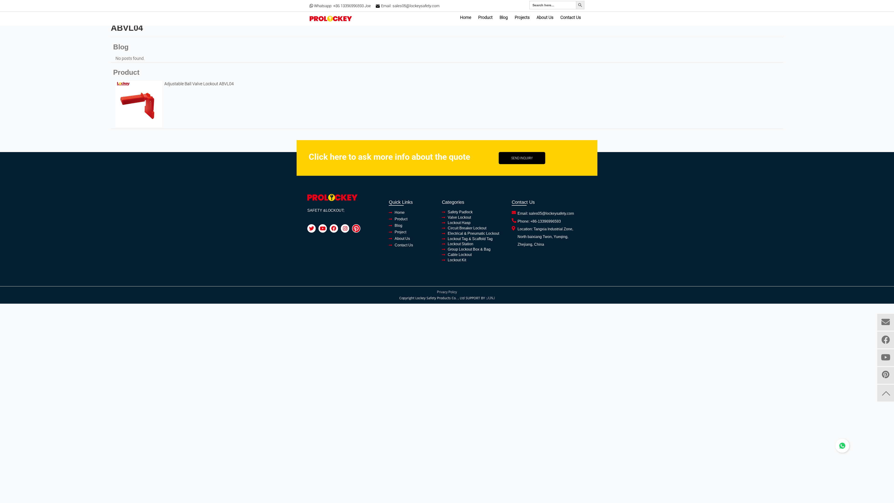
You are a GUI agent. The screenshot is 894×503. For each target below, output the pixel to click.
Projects (522, 17)
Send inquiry (522, 158)
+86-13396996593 (545, 221)
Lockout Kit (457, 260)
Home (465, 17)
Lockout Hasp (459, 223)
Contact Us (570, 17)
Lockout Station (460, 244)
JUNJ (491, 298)
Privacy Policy (447, 292)
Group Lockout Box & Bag (469, 249)
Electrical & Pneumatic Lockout (473, 233)
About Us (545, 17)
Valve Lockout (459, 217)
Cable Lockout (460, 255)
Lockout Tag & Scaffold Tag (470, 239)
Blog (504, 17)
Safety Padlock (460, 212)
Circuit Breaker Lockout (467, 228)
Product (485, 17)
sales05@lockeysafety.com (416, 5)
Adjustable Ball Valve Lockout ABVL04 (199, 83)
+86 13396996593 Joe (352, 5)
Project (400, 232)
